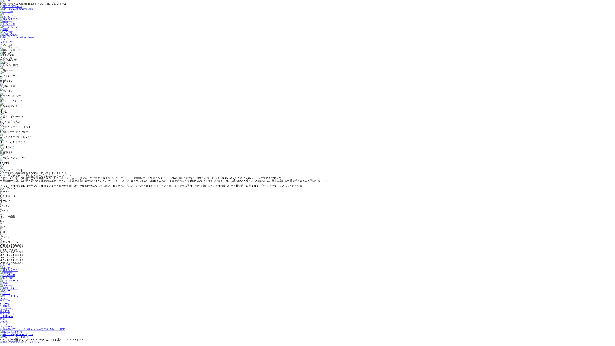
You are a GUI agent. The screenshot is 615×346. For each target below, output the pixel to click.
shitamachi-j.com (74, 339)
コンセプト (6, 301)
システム (5, 303)
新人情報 (5, 311)
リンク (4, 324)
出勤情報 (5, 306)
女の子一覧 (6, 308)
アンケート (6, 326)
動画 (2, 319)
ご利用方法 (6, 316)
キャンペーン (7, 314)
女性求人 (5, 321)
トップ (4, 298)
